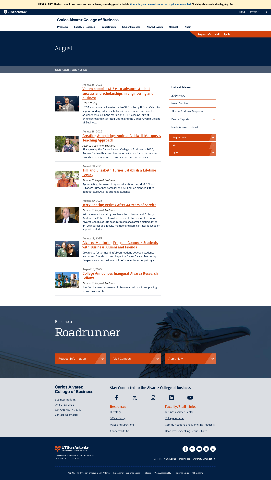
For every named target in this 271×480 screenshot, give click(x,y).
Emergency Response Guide (126, 473)
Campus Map (170, 459)
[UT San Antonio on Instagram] (213, 449)
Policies (147, 473)
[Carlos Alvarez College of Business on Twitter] (135, 398)
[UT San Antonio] (15, 12)
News (242, 12)
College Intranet (174, 418)
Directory (115, 412)
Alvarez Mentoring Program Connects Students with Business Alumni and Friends (120, 245)
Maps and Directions (122, 424)
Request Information (72, 358)
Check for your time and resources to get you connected (160, 4)
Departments (108, 27)
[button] (266, 12)
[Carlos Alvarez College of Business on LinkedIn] (172, 398)
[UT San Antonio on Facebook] (185, 449)
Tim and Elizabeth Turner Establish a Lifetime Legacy (119, 172)
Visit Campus (122, 358)
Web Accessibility (162, 473)
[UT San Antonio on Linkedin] (206, 449)
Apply (227, 34)
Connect (173, 27)
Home (58, 69)
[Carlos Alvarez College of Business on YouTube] (190, 398)
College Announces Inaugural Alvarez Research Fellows (120, 275)
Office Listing (117, 418)
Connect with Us (119, 431)
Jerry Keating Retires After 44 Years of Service (119, 204)
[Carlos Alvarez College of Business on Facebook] (117, 398)
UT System (197, 473)
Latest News (181, 87)
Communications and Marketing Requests (190, 424)
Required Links (182, 473)
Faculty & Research (84, 27)
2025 (74, 69)
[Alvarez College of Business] (87, 19)
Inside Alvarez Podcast (184, 127)
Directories (184, 459)
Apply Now (175, 358)
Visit (217, 34)
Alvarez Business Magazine (187, 111)
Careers (157, 459)
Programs (62, 27)
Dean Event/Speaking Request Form (186, 431)
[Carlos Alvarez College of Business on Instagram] (154, 398)
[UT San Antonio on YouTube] (199, 449)
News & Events (155, 27)
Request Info (204, 34)
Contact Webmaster (66, 414)
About (188, 27)
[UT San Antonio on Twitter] (192, 449)
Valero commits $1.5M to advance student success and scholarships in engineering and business (118, 93)
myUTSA (254, 12)
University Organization (204, 459)
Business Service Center (179, 412)
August (83, 69)
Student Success (131, 27)
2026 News (178, 95)
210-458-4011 (74, 458)
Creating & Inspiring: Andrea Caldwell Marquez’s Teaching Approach (121, 138)
